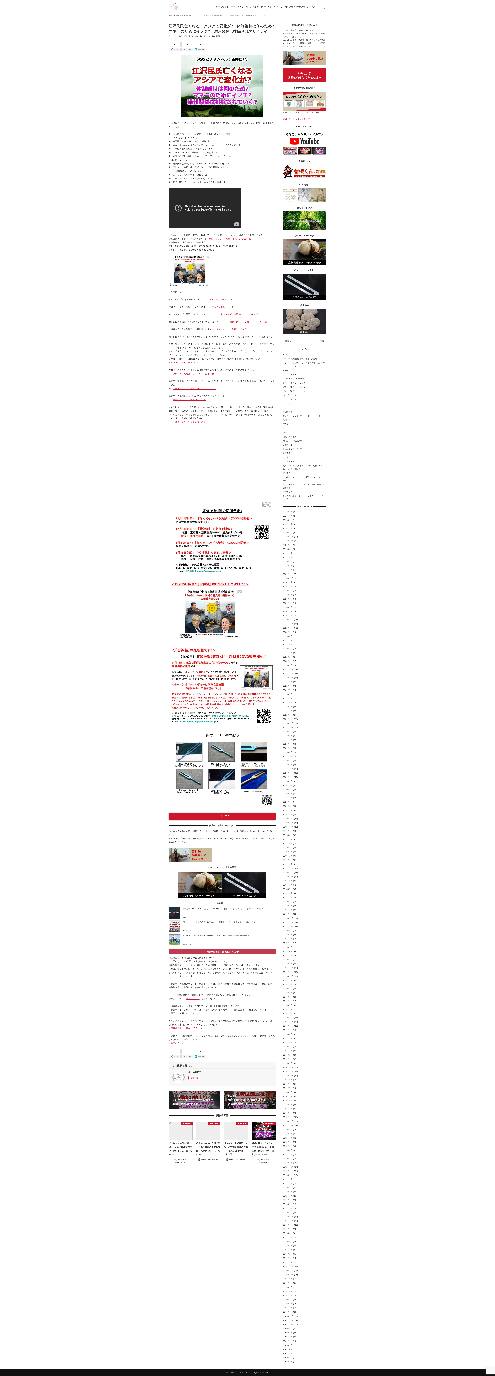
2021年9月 (287, 731)
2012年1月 (287, 1212)
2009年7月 (287, 1337)
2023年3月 (287, 657)
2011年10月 (288, 1225)
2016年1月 (287, 1013)
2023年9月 (287, 632)
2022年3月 (287, 706)
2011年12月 (288, 1216)
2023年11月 (288, 624)
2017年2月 (287, 959)
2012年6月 (287, 1191)
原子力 (286, 424)
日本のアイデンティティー (294, 449)
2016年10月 (288, 976)
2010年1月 (287, 1312)
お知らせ (287, 370)
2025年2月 (287, 565)
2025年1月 (287, 569)
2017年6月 (287, 943)
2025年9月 (287, 545)
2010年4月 (287, 1299)
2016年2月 (287, 1009)
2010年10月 (288, 1274)
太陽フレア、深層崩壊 (292, 441)
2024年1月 (287, 615)
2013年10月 (288, 1125)
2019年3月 (287, 856)
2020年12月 (288, 769)
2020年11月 (288, 773)
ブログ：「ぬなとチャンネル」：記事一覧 (193, 373)
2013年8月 (287, 1133)
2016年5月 (287, 997)
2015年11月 (288, 1022)
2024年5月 (287, 599)
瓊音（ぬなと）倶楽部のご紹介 (231, 329)
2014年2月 (287, 1109)
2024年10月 (288, 578)
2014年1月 (287, 1113)
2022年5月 (287, 698)
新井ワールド (288, 445)
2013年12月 (288, 1117)
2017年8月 (287, 934)
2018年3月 (287, 905)
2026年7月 (287, 511)
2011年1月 (287, 1262)
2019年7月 (287, 839)
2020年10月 (288, 777)
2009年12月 (288, 1316)
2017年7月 (287, 938)
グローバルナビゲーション (294, 383)
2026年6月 (287, 516)
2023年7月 (287, 640)
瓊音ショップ (192, 998)
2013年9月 (287, 1129)
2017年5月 (287, 947)
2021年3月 (287, 756)
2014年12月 (288, 1067)
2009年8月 (287, 1332)
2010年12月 (288, 1266)
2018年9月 (287, 880)
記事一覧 (194, 1078)
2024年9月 (287, 582)
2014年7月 (287, 1088)
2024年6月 (287, 594)
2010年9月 (287, 1278)
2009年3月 (287, 1353)
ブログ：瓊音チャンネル (224, 306)
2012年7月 (287, 1187)
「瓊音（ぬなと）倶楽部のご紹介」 (190, 421)
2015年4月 (287, 1051)
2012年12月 (288, 1167)
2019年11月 (288, 822)
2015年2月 (287, 1059)
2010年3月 (287, 1303)
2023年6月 (287, 644)
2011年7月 (287, 1237)
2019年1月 (287, 864)
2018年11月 (288, 872)
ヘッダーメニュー (290, 395)
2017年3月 (287, 955)
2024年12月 (288, 574)
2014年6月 (287, 1092)
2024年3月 (287, 607)
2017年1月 (287, 963)
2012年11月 (288, 1171)
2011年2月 (287, 1258)
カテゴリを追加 (289, 374)
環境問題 (287, 473)
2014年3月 (287, 1104)
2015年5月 (287, 1046)
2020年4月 (287, 802)
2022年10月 (288, 677)
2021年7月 (287, 740)
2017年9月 (287, 930)
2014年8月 (287, 1084)
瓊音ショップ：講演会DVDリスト (189, 399)
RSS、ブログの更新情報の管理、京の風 (300, 359)
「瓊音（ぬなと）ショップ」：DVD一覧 (247, 321)
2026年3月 (287, 524)
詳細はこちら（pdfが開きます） (297, 119)
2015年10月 (288, 1026)
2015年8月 (287, 1034)
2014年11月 (288, 1071)
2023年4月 (287, 653)
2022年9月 (287, 682)
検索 (322, 341)
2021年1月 (287, 764)
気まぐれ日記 (288, 461)
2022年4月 (287, 702)
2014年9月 (287, 1080)
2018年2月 (287, 909)
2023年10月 (288, 628)
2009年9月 (287, 1328)
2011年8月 (287, 1233)
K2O (285, 354)
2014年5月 (287, 1096)
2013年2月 (287, 1158)
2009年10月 (288, 1324)
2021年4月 (287, 752)
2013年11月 (288, 1121)
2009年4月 (287, 1349)
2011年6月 (287, 1241)
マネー (286, 407)
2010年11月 (288, 1270)
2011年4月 (287, 1249)
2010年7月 (287, 1287)
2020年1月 (287, 814)
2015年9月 (287, 1030)
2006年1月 (287, 1361)
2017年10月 (288, 926)
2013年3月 (287, 1154)
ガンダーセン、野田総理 (293, 378)
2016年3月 (287, 1005)
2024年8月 (287, 586)
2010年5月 (287, 1295)
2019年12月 (288, 818)
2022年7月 (287, 690)
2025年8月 (287, 549)
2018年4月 (287, 901)
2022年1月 (287, 715)
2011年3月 (287, 1254)
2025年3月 (287, 561)
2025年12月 (288, 536)
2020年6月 (287, 793)
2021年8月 (287, 735)
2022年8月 (287, 686)
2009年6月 (287, 1341)
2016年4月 (287, 1001)
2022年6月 (287, 694)
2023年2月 (287, 661)
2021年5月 (287, 748)
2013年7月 (287, 1138)
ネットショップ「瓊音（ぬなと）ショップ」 (238, 314)
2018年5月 (287, 897)
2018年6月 (287, 893)
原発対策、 (287, 428)
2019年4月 (287, 851)
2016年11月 (288, 972)
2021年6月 (287, 744)
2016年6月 (287, 992)
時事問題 (217, 36)
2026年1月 (287, 532)
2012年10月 (288, 1175)
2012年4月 (287, 1200)
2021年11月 (288, 723)
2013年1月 (287, 1162)
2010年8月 (287, 1283)
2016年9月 (287, 980)
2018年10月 (288, 876)
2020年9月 (287, 781)
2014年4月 (287, 1100)
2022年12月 (288, 669)
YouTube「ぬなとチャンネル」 (219, 299)
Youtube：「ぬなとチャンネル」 (185, 362)
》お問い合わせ (176, 1043)
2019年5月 (287, 847)
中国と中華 (206, 36)
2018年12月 (288, 868)
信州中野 (287, 420)
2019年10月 (288, 827)
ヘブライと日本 (289, 403)
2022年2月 (287, 711)
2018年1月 (287, 914)
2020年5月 (287, 798)
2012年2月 (287, 1208)
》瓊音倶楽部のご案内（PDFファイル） (188, 1028)
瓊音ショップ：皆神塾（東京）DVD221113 (230, 238)
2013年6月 (287, 1142)
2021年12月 (288, 719)
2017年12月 (288, 918)
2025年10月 (288, 540)
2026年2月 (287, 528)
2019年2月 (287, 860)
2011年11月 (288, 1220)
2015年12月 (288, 1017)
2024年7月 (287, 590)
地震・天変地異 (289, 436)
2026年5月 (287, 520)
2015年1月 (287, 1063)
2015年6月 (287, 1042)
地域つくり (287, 432)
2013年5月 (287, 1146)
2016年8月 (287, 984)
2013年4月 (287, 1150)
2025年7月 (287, 553)
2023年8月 (287, 636)
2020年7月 (287, 789)
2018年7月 (287, 889)
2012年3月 (287, 1204)
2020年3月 (287, 806)
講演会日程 (287, 492)
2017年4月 (287, 951)
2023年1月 (287, 665)
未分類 (286, 457)
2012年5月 (287, 1196)
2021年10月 (288, 727)
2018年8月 (287, 885)
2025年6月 (287, 557)
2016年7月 (287, 988)
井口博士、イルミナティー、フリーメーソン (302, 416)
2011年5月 (287, 1245)
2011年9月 (287, 1229)
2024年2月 (287, 611)
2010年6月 (287, 1291)
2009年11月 (288, 1320)
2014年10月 (288, 1075)
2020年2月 (287, 810)
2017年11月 (288, 922)
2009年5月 (287, 1345)
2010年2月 (287, 1308)
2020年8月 (287, 785)
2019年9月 (287, 831)
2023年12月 (288, 619)
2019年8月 (287, 835)
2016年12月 (288, 968)
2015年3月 (287, 1055)
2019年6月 (287, 843)
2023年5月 (287, 648)
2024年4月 (287, 603)
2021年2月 (287, 760)
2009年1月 (287, 1357)
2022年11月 (288, 673)
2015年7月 (287, 1038)
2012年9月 (287, 1179)
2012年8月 (287, 1183)
